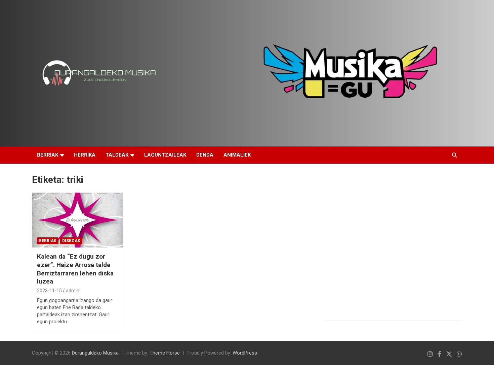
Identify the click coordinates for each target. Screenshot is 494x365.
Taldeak (117, 155)
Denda (204, 155)
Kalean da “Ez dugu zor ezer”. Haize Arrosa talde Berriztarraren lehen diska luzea (75, 269)
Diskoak (71, 240)
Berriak (47, 155)
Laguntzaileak (165, 155)
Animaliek (237, 155)
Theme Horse (165, 353)
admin (72, 290)
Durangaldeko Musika (95, 353)
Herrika (84, 155)
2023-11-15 (49, 290)
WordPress (245, 353)
